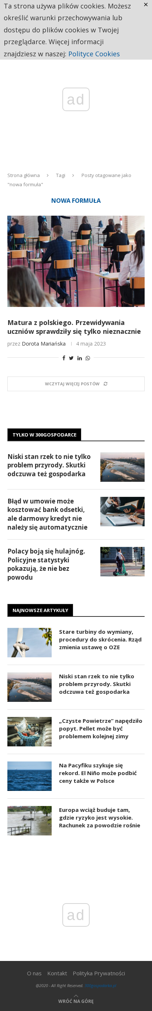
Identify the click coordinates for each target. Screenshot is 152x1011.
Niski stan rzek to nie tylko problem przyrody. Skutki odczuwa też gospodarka (49, 465)
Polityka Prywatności (99, 973)
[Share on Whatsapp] (88, 357)
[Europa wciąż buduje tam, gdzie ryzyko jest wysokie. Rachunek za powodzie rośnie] (29, 820)
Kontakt (57, 973)
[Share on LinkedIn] (79, 357)
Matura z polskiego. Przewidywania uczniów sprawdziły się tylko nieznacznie (74, 327)
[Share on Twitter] (71, 357)
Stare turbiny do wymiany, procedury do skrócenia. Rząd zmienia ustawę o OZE (100, 639)
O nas (34, 973)
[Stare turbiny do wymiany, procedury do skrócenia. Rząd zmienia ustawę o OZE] (29, 642)
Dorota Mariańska (44, 343)
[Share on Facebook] (63, 357)
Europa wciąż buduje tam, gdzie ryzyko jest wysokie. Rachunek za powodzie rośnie (99, 817)
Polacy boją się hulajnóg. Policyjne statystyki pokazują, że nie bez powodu (46, 564)
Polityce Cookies (94, 53)
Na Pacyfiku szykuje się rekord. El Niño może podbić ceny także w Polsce (98, 772)
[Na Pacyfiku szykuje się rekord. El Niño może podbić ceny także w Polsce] (29, 776)
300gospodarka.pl (100, 985)
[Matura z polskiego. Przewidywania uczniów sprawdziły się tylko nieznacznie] (76, 261)
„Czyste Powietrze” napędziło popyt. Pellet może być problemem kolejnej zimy (100, 728)
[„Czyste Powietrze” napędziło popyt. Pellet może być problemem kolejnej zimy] (29, 731)
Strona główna (23, 175)
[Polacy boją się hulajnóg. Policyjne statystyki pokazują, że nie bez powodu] (122, 561)
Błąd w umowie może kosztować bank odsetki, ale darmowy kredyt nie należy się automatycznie (47, 514)
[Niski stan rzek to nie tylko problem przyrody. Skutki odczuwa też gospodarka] (122, 467)
